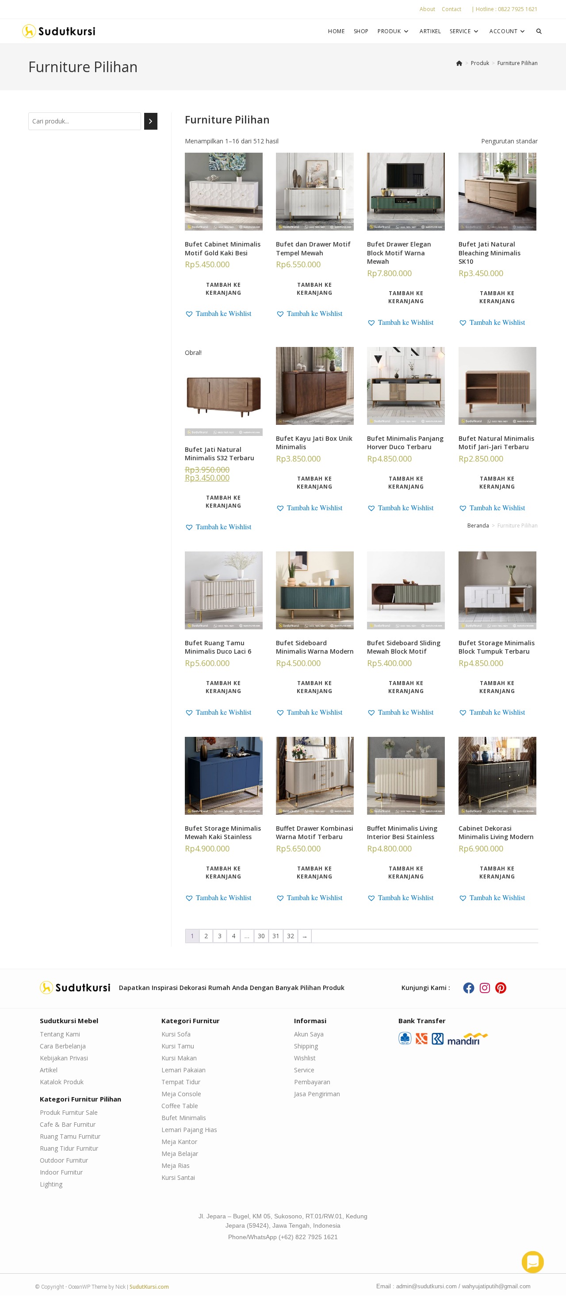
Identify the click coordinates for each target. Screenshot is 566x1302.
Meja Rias (175, 1165)
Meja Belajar (179, 1153)
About (427, 9)
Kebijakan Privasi (64, 1058)
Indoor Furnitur (61, 1172)
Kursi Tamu (177, 1046)
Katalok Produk (62, 1082)
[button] (218, 313)
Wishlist (305, 1058)
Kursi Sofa (176, 1034)
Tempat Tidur (180, 1082)
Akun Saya (309, 1034)
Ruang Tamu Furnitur (70, 1136)
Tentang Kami (60, 1034)
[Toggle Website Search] (539, 31)
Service (304, 1070)
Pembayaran (312, 1082)
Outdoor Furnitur (64, 1160)
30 (261, 936)
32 (290, 936)
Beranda (478, 525)
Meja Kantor (179, 1141)
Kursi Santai (178, 1177)
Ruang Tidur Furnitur (69, 1148)
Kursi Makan (179, 1058)
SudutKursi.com (149, 1286)
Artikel (48, 1070)
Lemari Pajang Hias (189, 1129)
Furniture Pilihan (517, 63)
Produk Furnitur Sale (69, 1112)
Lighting (51, 1184)
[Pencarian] (150, 121)
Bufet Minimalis (183, 1117)
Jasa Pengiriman (317, 1094)
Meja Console (181, 1094)
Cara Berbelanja (63, 1046)
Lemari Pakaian (183, 1070)
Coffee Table (179, 1106)
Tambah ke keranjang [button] (223, 289)
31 (275, 936)
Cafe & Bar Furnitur (68, 1124)
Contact (451, 9)
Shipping (306, 1046)
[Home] (459, 63)
